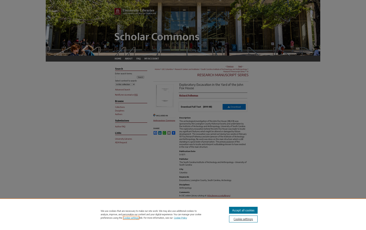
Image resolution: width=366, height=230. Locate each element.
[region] (183, 214)
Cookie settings (131, 217)
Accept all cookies (243, 210)
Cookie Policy (180, 217)
